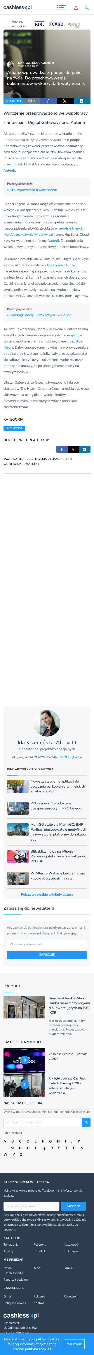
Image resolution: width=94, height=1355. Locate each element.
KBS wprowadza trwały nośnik (32, 190)
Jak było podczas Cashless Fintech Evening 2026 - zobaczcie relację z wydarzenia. (67, 1085)
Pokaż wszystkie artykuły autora (47, 894)
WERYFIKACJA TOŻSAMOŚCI (21, 464)
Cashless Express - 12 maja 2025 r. (68, 1056)
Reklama (39, 1296)
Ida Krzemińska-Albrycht (35, 63)
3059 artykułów (71, 757)
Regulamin (71, 1296)
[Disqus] (47, 528)
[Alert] (76, 7)
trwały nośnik (57, 265)
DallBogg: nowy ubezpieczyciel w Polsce (39, 315)
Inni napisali (72, 1251)
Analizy (8, 1251)
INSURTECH (13, 101)
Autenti (78, 122)
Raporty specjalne (15, 1280)
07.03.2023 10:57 (27, 66)
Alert (37, 1268)
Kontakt (39, 1303)
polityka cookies (38, 1349)
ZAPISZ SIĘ (47, 955)
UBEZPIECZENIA (37, 459)
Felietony (40, 1245)
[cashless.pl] (17, 7)
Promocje (12, 986)
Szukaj (68, 1268)
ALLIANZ (53, 459)
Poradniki (40, 1251)
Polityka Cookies (14, 1303)
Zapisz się (73, 1206)
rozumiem (74, 1344)
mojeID (72, 335)
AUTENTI (66, 459)
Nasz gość (71, 1245)
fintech (17, 164)
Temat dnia (10, 1245)
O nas (7, 1296)
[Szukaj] (87, 7)
